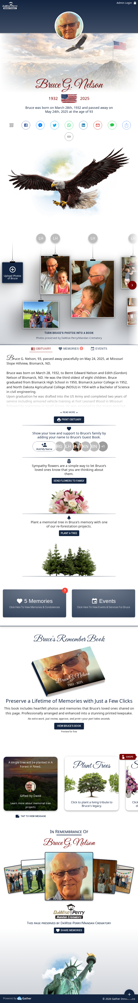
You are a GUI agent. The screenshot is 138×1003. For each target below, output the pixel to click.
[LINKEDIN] (83, 125)
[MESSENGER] (40, 125)
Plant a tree (69, 533)
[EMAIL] (97, 125)
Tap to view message (33, 816)
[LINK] (69, 136)
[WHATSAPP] (69, 125)
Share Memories (71, 930)
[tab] (40, 348)
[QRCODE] (11, 125)
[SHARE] (126, 125)
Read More (69, 412)
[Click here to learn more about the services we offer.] (69, 912)
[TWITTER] (54, 125)
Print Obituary (71, 419)
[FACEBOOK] (26, 125)
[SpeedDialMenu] (129, 994)
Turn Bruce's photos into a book (69, 333)
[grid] (69, 287)
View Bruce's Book (69, 725)
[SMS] (112, 125)
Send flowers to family (69, 480)
